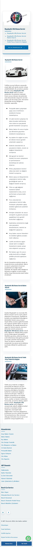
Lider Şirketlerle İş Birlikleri (10, 481)
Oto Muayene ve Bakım (8, 445)
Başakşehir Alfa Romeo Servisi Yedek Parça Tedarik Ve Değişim (17, 41)
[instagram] (3, 512)
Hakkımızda (5, 470)
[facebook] (8, 512)
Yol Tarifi (24, 543)
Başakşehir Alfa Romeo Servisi (16, 33)
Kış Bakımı (4, 439)
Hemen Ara (8, 543)
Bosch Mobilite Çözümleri (9, 503)
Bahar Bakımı (5, 437)
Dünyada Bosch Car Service (10, 495)
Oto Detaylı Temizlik (7, 442)
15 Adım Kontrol (6, 448)
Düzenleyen (4, 525)
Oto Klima (4, 456)
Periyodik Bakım (6, 451)
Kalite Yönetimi (6, 473)
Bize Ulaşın (4, 492)
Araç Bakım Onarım (7, 434)
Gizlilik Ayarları (6, 533)
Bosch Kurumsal (6, 498)
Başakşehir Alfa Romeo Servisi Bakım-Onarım (16, 37)
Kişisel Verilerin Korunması (9, 537)
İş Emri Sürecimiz (7, 475)
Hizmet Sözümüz (6, 478)
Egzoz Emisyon (6, 453)
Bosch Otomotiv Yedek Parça (10, 500)
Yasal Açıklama (5, 529)
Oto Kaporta (5, 459)
